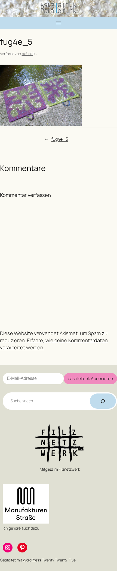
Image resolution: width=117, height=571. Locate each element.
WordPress (32, 560)
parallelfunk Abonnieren (90, 378)
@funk (27, 53)
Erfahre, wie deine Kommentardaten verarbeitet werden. (54, 344)
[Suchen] (103, 401)
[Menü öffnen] (58, 23)
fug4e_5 (59, 139)
